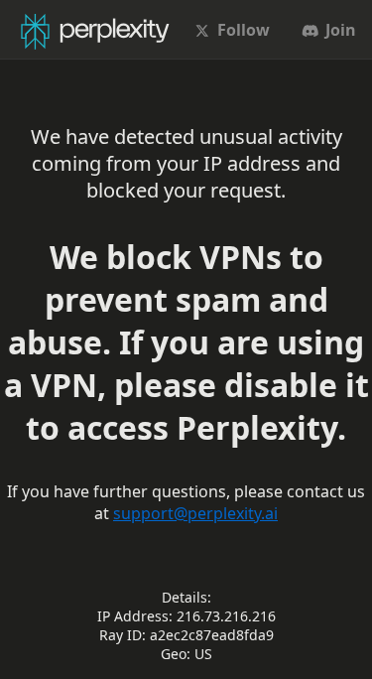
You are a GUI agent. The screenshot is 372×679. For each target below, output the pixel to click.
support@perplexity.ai (195, 513)
